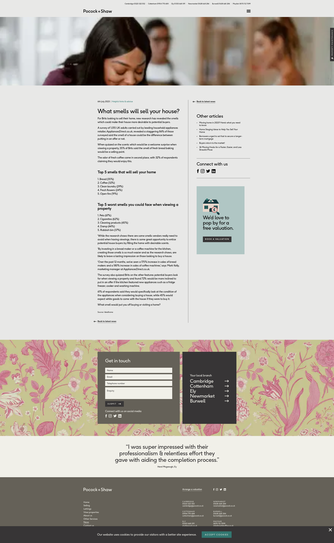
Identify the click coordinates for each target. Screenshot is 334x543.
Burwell (197, 400)
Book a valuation (217, 239)
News (86, 522)
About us (88, 515)
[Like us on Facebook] (198, 171)
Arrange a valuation (192, 489)
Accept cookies (216, 534)
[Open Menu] (248, 11)
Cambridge (201, 381)
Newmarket (202, 395)
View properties (91, 512)
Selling (87, 505)
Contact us (89, 525)
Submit (112, 404)
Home (86, 502)
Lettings (87, 508)
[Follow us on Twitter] (208, 171)
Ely (193, 390)
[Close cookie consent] (330, 529)
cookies (125, 534)
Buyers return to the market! (212, 143)
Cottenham (201, 385)
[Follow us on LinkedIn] (214, 171)
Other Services (91, 519)
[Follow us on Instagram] (203, 171)
